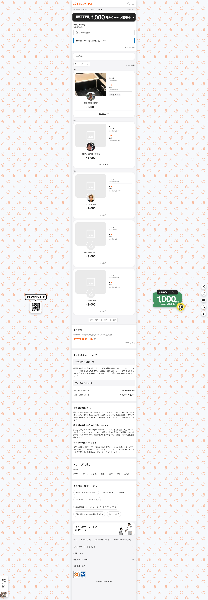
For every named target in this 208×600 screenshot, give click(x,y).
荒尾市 (119, 473)
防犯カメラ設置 (114, 514)
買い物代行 (122, 492)
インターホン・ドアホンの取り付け (87, 500)
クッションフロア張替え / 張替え (86, 492)
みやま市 (94, 473)
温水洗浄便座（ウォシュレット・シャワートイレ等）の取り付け (96, 507)
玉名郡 (127, 473)
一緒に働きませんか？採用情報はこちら (4, 584)
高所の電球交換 (108, 492)
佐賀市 (103, 473)
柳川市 (85, 473)
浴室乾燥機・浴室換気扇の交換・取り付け (89, 514)
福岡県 (75, 469)
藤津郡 (111, 473)
